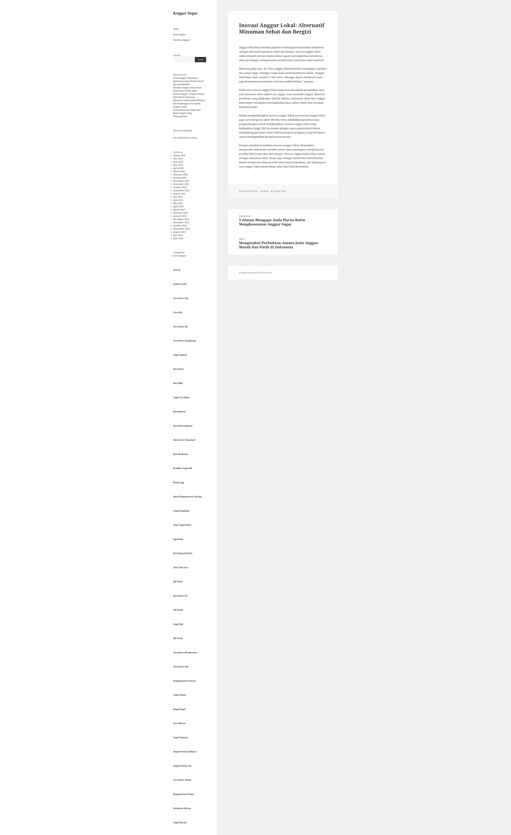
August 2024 (179, 232)
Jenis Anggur (179, 34)
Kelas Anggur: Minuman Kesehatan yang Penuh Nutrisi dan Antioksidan (188, 81)
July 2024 (177, 235)
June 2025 (178, 200)
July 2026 (177, 158)
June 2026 (178, 161)
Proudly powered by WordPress (255, 272)
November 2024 (181, 222)
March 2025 (179, 209)
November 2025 (181, 184)
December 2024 (181, 219)
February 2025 (180, 212)
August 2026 (179, 155)
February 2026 (180, 174)
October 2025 (180, 187)
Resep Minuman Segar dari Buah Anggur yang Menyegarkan (187, 113)
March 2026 (179, 171)
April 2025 (178, 206)
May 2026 (178, 164)
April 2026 (178, 168)
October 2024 (180, 225)
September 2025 (181, 190)
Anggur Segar (185, 13)
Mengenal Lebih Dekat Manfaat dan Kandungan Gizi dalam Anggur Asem (189, 103)
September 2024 (181, 228)
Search (176, 55)
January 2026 (180, 177)
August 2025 (179, 193)
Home (176, 29)
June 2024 (178, 238)
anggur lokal (279, 191)
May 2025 (178, 203)
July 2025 (177, 196)
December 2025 (181, 180)
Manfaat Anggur (181, 39)
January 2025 (180, 216)
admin (265, 191)
